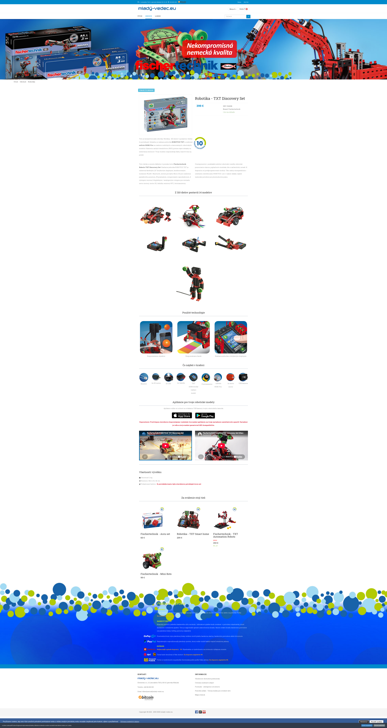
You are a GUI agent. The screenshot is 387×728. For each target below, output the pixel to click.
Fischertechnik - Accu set (155, 534)
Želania (239, 2)
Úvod (140, 16)
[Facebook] (196, 712)
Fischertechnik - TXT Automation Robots (225, 535)
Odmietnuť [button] (364, 722)
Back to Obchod (146, 90)
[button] (119, 721)
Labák (158, 16)
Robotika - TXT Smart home (193, 534)
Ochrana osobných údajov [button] (129, 721)
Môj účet (246, 2)
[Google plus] (200, 712)
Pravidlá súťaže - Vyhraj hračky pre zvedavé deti (213, 691)
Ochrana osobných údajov (204, 683)
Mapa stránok (200, 695)
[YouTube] (204, 712)
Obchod (148, 16)
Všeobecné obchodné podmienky (207, 679)
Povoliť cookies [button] (376, 722)
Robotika (31, 82)
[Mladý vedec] (157, 8)
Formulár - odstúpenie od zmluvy (207, 687)
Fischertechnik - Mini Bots (156, 574)
